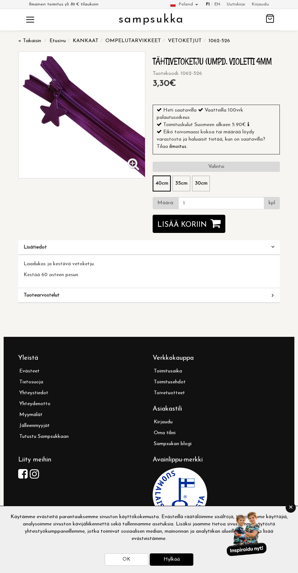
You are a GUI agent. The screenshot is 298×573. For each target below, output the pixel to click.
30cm (201, 183)
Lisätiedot (35, 247)
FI (208, 4)
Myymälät (31, 414)
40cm (162, 183)
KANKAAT (85, 41)
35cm (181, 183)
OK (126, 559)
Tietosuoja (31, 382)
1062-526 (219, 41)
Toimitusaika (168, 371)
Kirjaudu (260, 4)
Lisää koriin (182, 225)
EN (217, 4)
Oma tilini (165, 433)
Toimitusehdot (170, 382)
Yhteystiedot (33, 393)
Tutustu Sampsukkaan (44, 436)
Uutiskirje (236, 4)
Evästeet (29, 371)
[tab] (149, 247)
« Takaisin (29, 41)
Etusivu (57, 41)
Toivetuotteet (169, 393)
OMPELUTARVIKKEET (133, 41)
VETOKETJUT (185, 41)
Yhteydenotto (35, 404)
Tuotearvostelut (42, 295)
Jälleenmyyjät (34, 425)
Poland (185, 4)
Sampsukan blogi (173, 444)
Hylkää (172, 559)
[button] (248, 124)
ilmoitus (177, 146)
